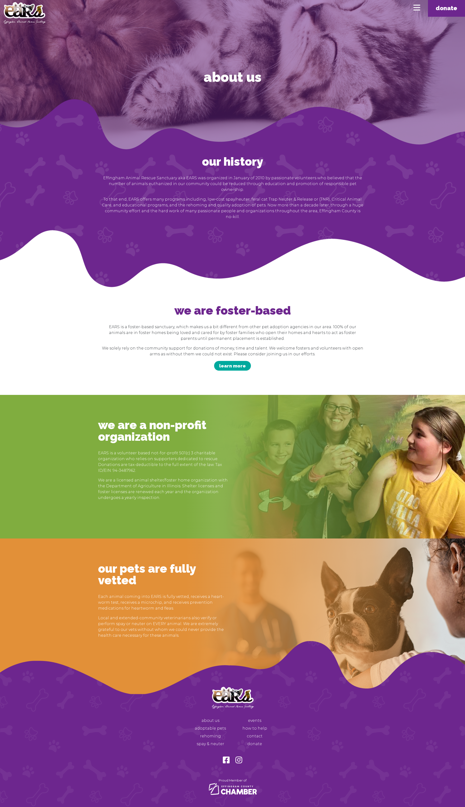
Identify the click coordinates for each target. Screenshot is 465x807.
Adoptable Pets (210, 728)
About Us (210, 720)
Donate (446, 8)
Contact (255, 736)
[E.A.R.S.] (24, 13)
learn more (232, 365)
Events (254, 720)
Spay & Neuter (210, 744)
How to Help (254, 728)
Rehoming (210, 736)
